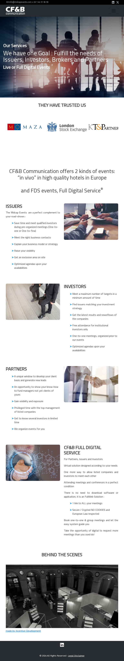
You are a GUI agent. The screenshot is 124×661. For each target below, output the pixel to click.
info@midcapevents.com (20, 2)
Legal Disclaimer (76, 656)
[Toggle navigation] (113, 10)
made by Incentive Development (23, 631)
